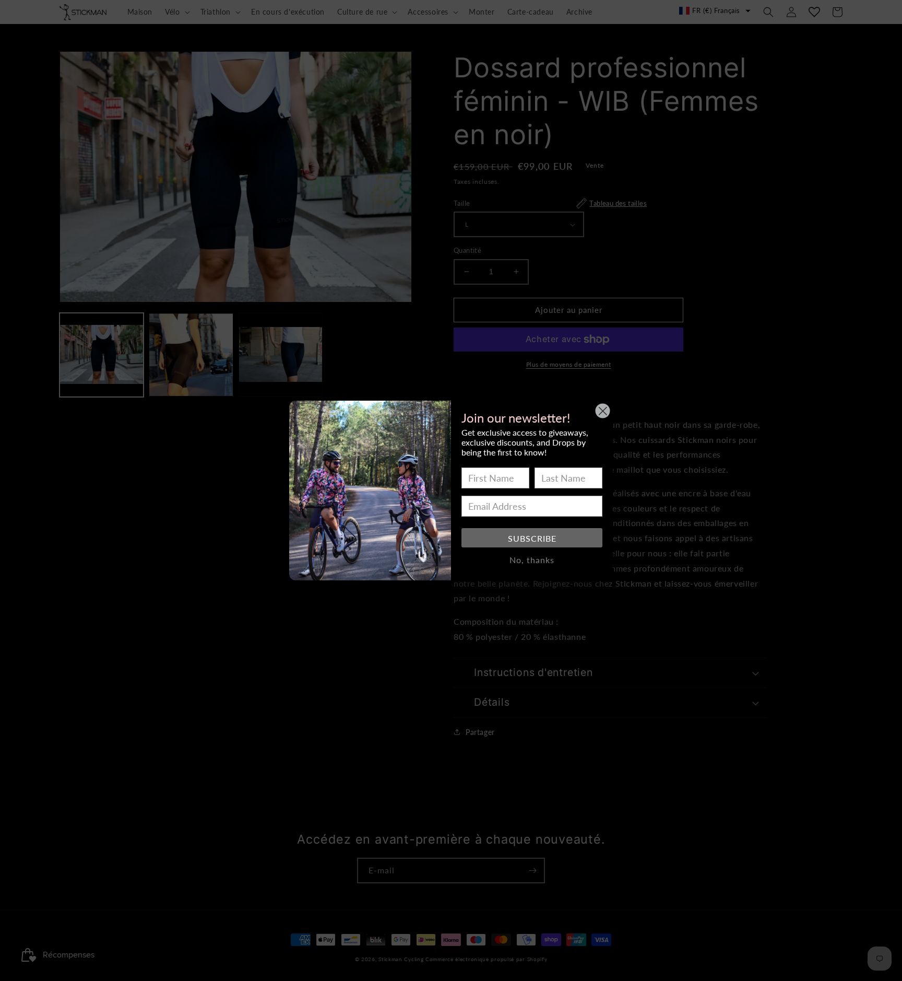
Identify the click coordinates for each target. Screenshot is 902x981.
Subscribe (532, 538)
